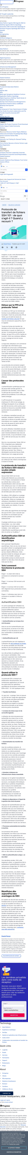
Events (2, 135)
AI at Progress (4, 7)
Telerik (18, 98)
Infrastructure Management (8, 67)
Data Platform (4, 23)
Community (16, 126)
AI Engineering (4, 34)
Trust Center (23, 160)
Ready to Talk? (14, 183)
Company (3, 149)
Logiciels (4, 1050)
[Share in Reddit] (16, 247)
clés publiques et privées (18, 643)
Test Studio (3, 111)
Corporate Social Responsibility (17, 154)
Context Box (13, 26)
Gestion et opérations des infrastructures (14, 1035)
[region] (14, 1143)
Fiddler (25, 109)
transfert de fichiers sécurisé (11, 319)
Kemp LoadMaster (17, 103)
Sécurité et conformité (14, 205)
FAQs (16, 135)
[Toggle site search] (1, 185)
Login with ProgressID (6, 174)
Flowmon (9, 103)
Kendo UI (23, 98)
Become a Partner (14, 143)
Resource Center (11, 132)
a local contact (8, 1102)
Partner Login (23, 143)
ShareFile (2, 100)
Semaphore (9, 94)
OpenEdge (15, 96)
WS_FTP (7, 116)
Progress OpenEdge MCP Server (15, 28)
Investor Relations (5, 160)
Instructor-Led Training (6, 139)
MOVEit (11, 100)
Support (2, 122)
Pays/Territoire (8, 1008)
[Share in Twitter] (7, 247)
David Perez (7, 244)
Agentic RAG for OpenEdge (13, 25)
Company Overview (6, 152)
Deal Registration (5, 146)
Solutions (3, 36)
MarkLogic (3, 94)
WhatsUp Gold (4, 105)
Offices (7, 162)
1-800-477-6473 (5, 183)
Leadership (15, 152)
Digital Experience (5, 58)
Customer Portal (16, 124)
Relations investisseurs (9, 1081)
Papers (19, 132)
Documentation (8, 133)
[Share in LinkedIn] (12, 247)
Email (5, 1003)
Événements (6, 1063)
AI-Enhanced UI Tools (6, 109)
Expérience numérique (8, 1030)
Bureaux (4, 1084)
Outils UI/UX (5, 1037)
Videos (2, 133)
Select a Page (5, 199)
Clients (4, 1076)
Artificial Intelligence (6, 38)
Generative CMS (5, 26)
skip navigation (7, 2)
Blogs (25, 133)
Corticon (22, 94)
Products (3, 85)
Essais (4, 1052)
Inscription (14, 1015)
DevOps (2, 102)
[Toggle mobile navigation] (1, 194)
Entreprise (5, 1073)
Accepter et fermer (14, 1147)
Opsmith (2, 31)
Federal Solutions (5, 77)
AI (1, 5)
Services (2, 128)
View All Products (7, 119)
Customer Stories (9, 135)
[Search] (1, 164)
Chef (6, 102)
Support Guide (8, 126)
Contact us (6, 1093)
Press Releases (15, 160)
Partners (2, 141)
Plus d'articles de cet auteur (11, 955)
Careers (2, 162)
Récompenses (6, 1078)
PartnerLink (18, 179)
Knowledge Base (18, 133)
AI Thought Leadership (6, 14)
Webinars (24, 132)
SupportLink (10, 179)
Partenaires (5, 1057)
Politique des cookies (14, 1144)
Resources (3, 130)
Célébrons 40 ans (7, 1089)
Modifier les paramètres (14, 1152)
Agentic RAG (12, 23)
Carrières (5, 1086)
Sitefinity (13, 98)
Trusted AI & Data (5, 87)
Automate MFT (10, 114)
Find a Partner (4, 143)
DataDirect (17, 94)
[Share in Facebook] (3, 247)
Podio (7, 100)
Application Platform (6, 96)
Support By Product (6, 124)
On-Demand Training (20, 139)
